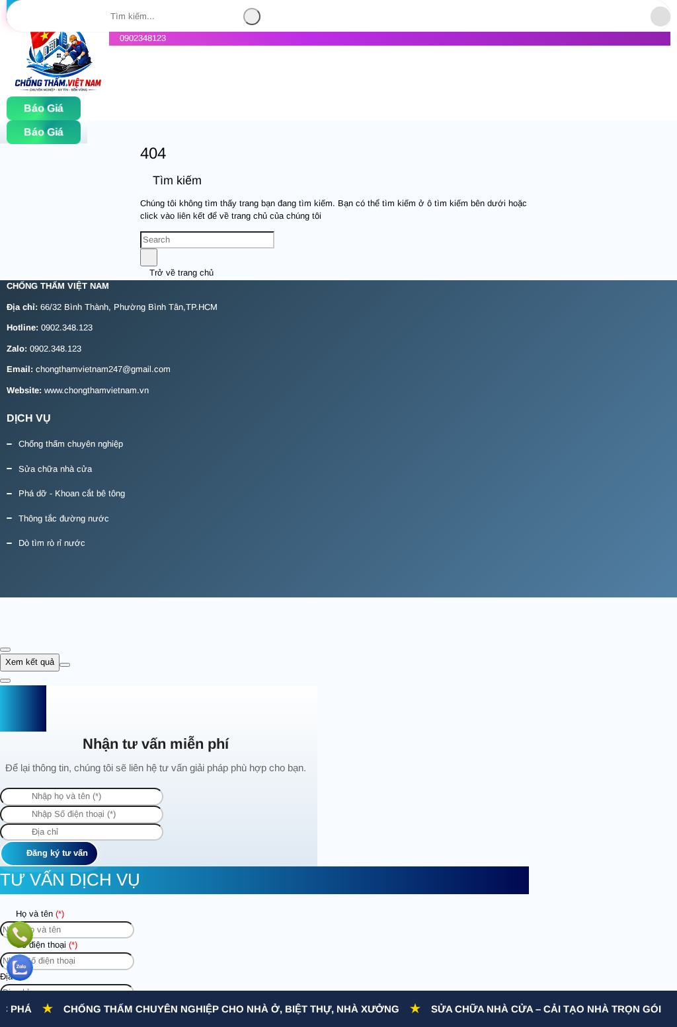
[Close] (5, 650)
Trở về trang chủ (180, 273)
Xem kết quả (29, 662)
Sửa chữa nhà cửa (55, 469)
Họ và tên (38, 914)
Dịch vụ (29, 418)
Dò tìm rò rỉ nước (52, 543)
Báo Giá (43, 108)
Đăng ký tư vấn (56, 853)
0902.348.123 (67, 327)
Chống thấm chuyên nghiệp (71, 444)
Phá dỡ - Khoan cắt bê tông (72, 493)
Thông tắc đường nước (64, 518)
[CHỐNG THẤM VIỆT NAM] (58, 89)
